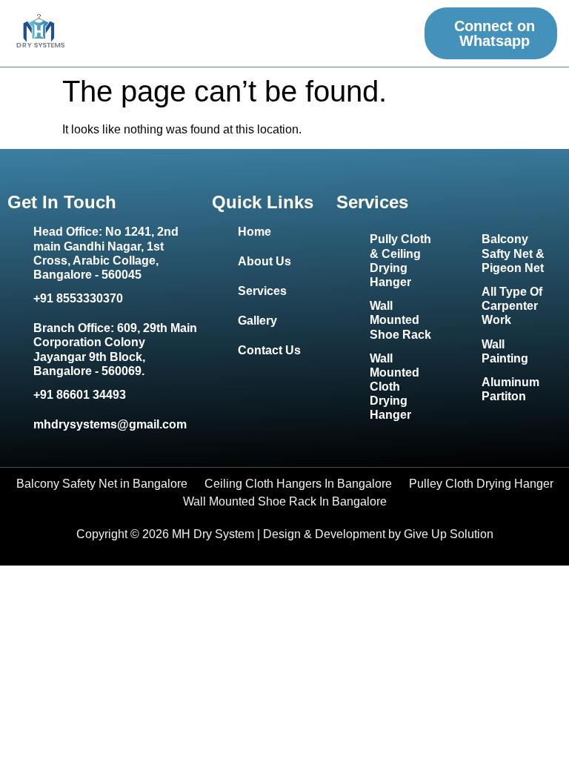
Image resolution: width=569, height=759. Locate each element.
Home (254, 231)
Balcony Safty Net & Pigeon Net (513, 253)
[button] (403, 33)
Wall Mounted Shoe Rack (400, 319)
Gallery (257, 320)
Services (262, 291)
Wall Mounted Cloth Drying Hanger (394, 387)
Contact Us (269, 350)
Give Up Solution (448, 534)
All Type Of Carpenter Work (512, 305)
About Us (264, 261)
